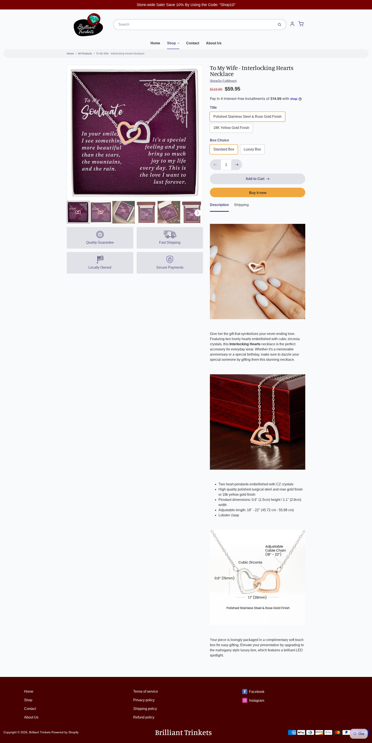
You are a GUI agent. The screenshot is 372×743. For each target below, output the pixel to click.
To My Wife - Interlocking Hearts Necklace (120, 53)
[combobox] (193, 24)
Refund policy (143, 717)
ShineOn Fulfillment (223, 80)
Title (213, 107)
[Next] (197, 212)
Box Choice (219, 140)
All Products (85, 53)
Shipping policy (145, 708)
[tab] (222, 206)
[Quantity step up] (236, 164)
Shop (171, 43)
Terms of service (145, 691)
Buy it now (257, 193)
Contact (192, 43)
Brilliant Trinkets (40, 732)
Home (155, 43)
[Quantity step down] (215, 164)
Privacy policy (144, 700)
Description (219, 205)
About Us (214, 43)
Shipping (241, 205)
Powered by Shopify (65, 732)
